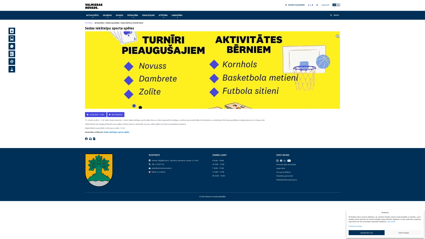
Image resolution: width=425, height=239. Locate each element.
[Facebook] (87, 139)
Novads (119, 15)
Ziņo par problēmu (283, 172)
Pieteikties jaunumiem (284, 176)
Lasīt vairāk (391, 222)
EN (338, 5)
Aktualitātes (92, 15)
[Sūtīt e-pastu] (150, 168)
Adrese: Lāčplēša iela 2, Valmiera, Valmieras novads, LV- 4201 (175, 160)
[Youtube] (289, 160)
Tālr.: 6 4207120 (158, 164)
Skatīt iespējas (403, 233)
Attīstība (163, 15)
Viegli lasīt (325, 5)
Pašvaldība (132, 15)
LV (334, 5)
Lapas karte (280, 168)
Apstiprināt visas (366, 233)
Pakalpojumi (148, 15)
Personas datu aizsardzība (286, 164)
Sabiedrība (177, 15)
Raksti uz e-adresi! (158, 172)
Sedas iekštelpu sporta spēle (116, 132)
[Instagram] (278, 160)
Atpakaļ (89, 23)
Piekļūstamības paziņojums (286, 180)
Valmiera (107, 15)
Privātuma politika (355, 226)
